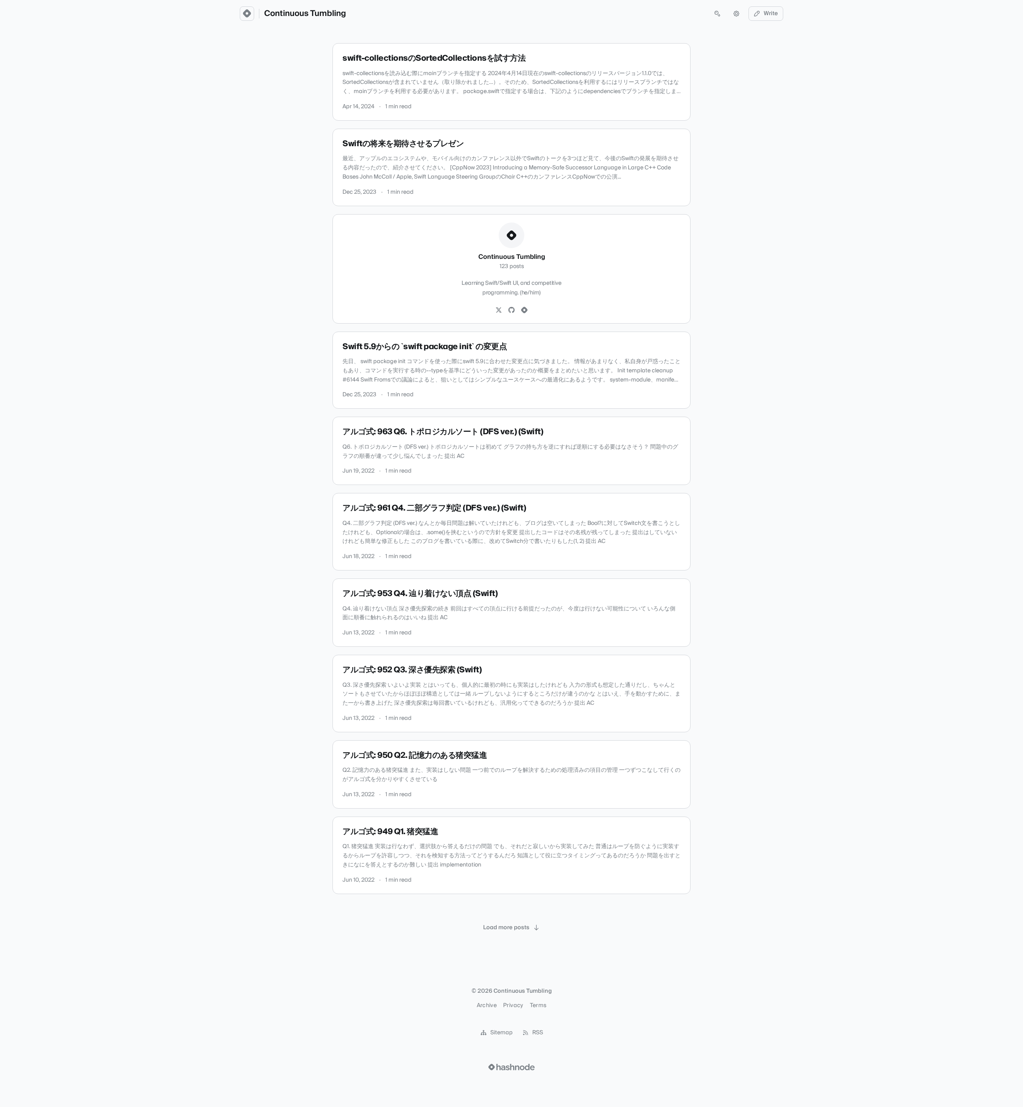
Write (771, 13)
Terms (538, 1005)
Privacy (513, 1005)
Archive (487, 1005)
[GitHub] (511, 310)
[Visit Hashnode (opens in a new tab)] (511, 1067)
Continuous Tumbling (305, 13)
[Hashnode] (524, 310)
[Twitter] (499, 310)
